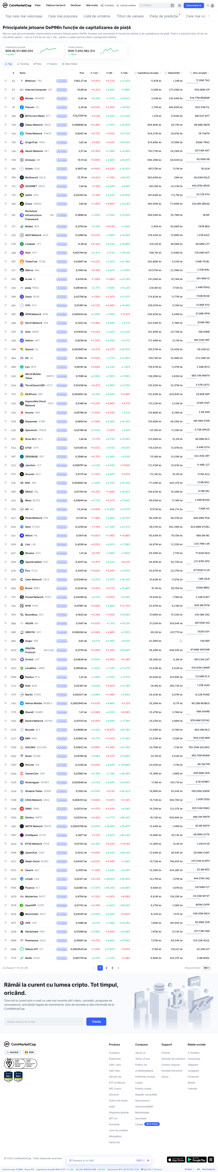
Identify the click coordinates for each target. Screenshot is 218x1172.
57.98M (19, 1169)
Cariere (139, 1124)
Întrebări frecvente (171, 1070)
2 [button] (106, 967)
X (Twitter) (193, 1052)
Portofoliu (114, 1124)
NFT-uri (113, 1118)
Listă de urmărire (96, 16)
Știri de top (115, 1076)
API (198, 1169)
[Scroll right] (208, 15)
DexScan (114, 1094)
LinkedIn (192, 1088)
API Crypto (115, 1088)
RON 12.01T (61, 1169)
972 (32, 1169)
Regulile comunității (146, 1094)
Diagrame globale (119, 1112)
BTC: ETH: (129, 1169)
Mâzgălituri (115, 1136)
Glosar (165, 1076)
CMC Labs (115, 1064)
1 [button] (100, 967)
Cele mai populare (63, 16)
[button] (92, 5)
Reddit (191, 1082)
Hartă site (114, 1142)
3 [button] (112, 967)
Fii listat (165, 1052)
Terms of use (142, 1058)
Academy (114, 1052)
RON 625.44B (90, 1169)
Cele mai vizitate (199, 16)
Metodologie (142, 1112)
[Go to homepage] (17, 5)
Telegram (193, 1064)
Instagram (193, 1070)
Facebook (193, 1076)
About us (140, 1052)
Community (194, 1058)
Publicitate (115, 1058)
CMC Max (114, 1070)
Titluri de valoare (130, 16)
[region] (67, 5)
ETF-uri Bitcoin (117, 1082)
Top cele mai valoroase (23, 16)
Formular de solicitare (173, 1058)
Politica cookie (143, 1088)
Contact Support (170, 1064)
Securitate (141, 1118)
